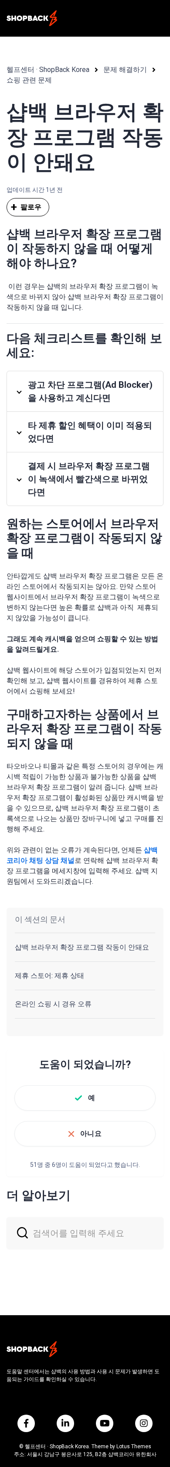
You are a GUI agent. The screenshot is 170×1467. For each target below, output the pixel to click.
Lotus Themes (133, 1446)
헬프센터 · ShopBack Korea (48, 69)
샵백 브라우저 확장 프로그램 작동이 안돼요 (82, 947)
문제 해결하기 (125, 69)
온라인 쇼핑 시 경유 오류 (53, 1004)
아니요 (90, 1133)
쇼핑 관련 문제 (29, 80)
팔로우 (30, 207)
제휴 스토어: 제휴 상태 (49, 975)
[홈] (32, 18)
